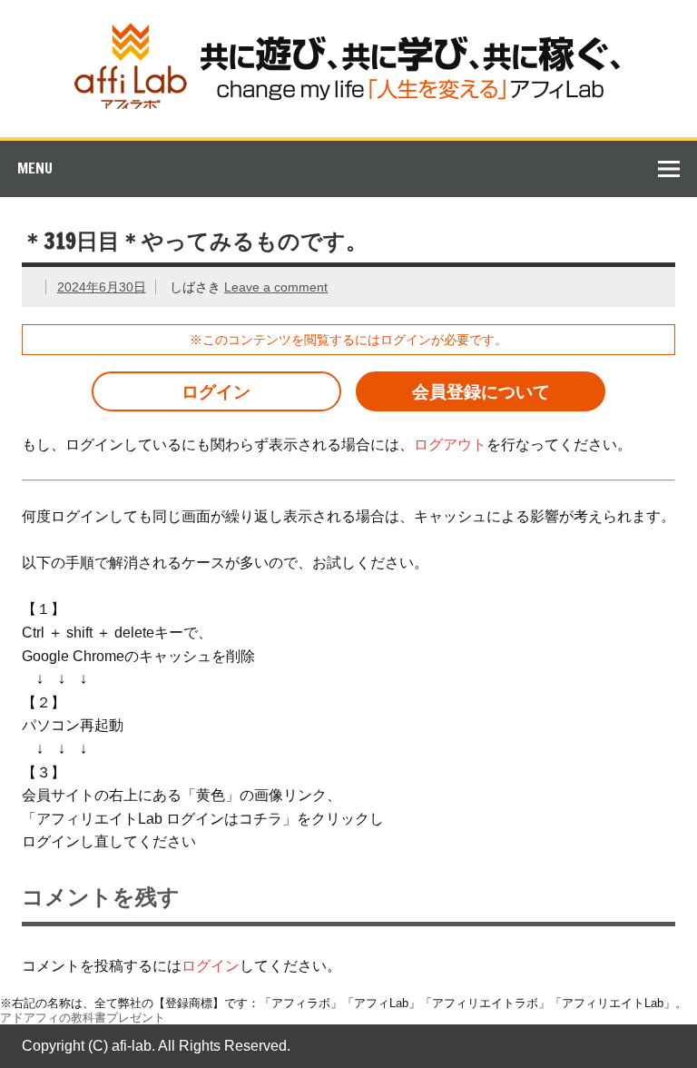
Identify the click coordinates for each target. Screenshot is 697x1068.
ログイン (216, 391)
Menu (35, 168)
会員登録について (481, 391)
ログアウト (450, 444)
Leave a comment (276, 287)
